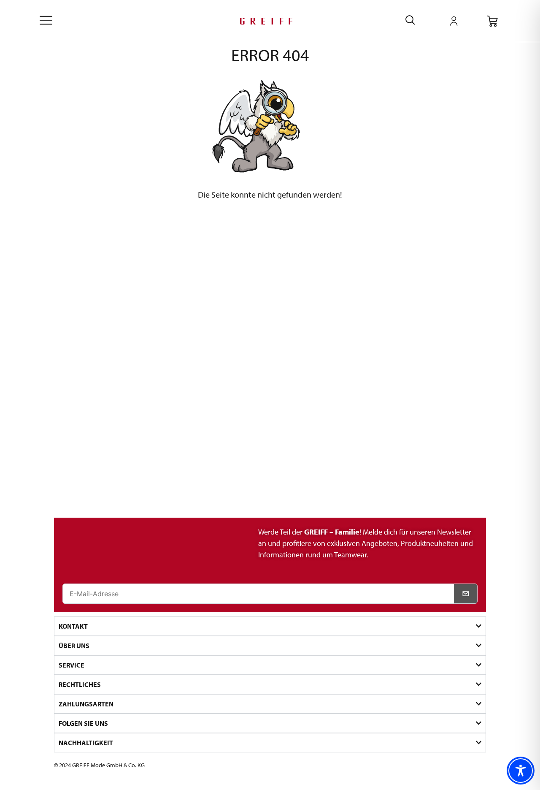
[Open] (453, 21)
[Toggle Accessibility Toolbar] (521, 770)
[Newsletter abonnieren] (466, 594)
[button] (46, 21)
